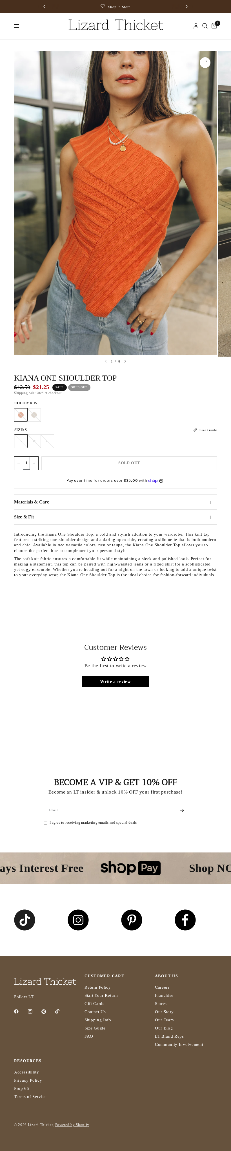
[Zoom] (205, 62)
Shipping (21, 393)
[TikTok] (61, 1011)
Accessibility (26, 1072)
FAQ (89, 1036)
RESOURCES (28, 1061)
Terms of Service (30, 1096)
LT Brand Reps (169, 1036)
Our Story (164, 1011)
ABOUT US (166, 976)
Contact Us (95, 1011)
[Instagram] (34, 1011)
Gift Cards (95, 1003)
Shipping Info (98, 1020)
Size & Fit (24, 516)
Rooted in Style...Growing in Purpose (135, 7)
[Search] (205, 26)
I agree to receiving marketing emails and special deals (93, 822)
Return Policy (98, 987)
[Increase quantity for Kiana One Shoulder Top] (34, 463)
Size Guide (95, 1028)
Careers (162, 987)
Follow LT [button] (24, 997)
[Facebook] (20, 1011)
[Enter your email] (181, 810)
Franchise (164, 995)
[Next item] (125, 361)
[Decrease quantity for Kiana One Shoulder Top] (18, 463)
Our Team (164, 1020)
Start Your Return (101, 995)
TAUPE (34, 415)
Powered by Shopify (72, 1125)
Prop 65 (21, 1088)
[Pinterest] (47, 1011)
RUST (21, 415)
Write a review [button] (115, 681)
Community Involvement (179, 1044)
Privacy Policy (28, 1080)
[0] (213, 26)
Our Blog (164, 1028)
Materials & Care (31, 502)
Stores (161, 1003)
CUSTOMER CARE (104, 976)
